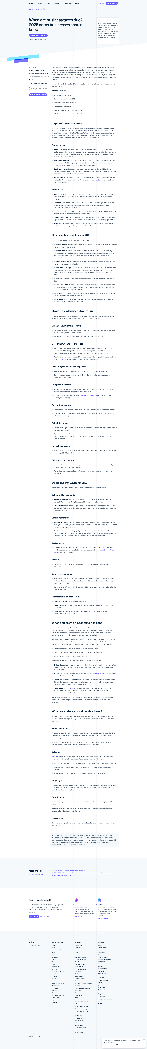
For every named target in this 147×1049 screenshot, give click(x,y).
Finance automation (81, 959)
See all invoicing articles (36, 874)
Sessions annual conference (106, 955)
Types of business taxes (36, 70)
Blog (99, 950)
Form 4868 (70, 688)
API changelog (79, 1025)
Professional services (81, 993)
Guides (100, 945)
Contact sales (111, 3)
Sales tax (55, 756)
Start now (33, 916)
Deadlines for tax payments (37, 80)
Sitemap (100, 966)
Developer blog (79, 1032)
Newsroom (101, 985)
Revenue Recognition (58, 995)
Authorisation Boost (58, 950)
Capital (54, 955)
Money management (81, 969)
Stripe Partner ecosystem (82, 1009)
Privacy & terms (102, 957)
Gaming (77, 981)
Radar (53, 993)
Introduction (33, 67)
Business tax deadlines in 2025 (38, 73)
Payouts (54, 990)
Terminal (54, 1002)
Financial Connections (58, 971)
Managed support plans (105, 999)
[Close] (144, 1040)
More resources (34, 9)
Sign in (101, 3)
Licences (100, 964)
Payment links (56, 986)
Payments (55, 988)
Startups (77, 947)
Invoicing (54, 976)
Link (53, 981)
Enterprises (78, 945)
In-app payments (80, 964)
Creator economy (80, 978)
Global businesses (80, 962)
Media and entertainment (82, 988)
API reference (79, 1020)
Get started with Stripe (37, 35)
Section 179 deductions (89, 395)
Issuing (54, 978)
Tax (44, 9)
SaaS (76, 974)
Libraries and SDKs (80, 1027)
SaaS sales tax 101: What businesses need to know (69, 870)
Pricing (77, 3)
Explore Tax (78, 916)
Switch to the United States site (113, 1045)
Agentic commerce (80, 950)
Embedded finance (80, 957)
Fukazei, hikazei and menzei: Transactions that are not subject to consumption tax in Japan (82, 873)
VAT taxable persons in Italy (62, 875)
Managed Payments (58, 983)
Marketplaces (79, 966)
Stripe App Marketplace (82, 1006)
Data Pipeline (56, 966)
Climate (54, 959)
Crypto (54, 964)
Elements (55, 969)
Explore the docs (103, 918)
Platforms (78, 971)
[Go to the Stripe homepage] (31, 942)
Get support (101, 996)
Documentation (79, 1018)
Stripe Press (101, 987)
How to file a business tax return (39, 77)
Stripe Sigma (55, 997)
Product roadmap (103, 980)
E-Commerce (79, 955)
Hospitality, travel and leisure (83, 983)
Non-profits (78, 990)
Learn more (101, 41)
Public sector (79, 995)
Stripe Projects (79, 1030)
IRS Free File (99, 673)
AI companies (79, 976)
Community (101, 952)
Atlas (53, 947)
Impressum (101, 971)
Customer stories (103, 947)
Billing (53, 952)
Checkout (55, 957)
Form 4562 (62, 359)
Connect (54, 962)
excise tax (96, 180)
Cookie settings (102, 969)
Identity (54, 974)
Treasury (54, 1005)
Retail (76, 997)
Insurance (78, 986)
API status (78, 1023)
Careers (100, 982)
